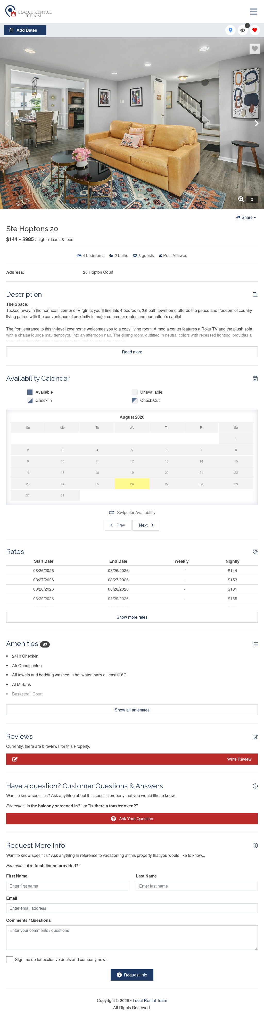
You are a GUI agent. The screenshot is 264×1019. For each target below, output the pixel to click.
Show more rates (132, 617)
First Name (16, 876)
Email (11, 898)
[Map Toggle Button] (230, 30)
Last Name (146, 876)
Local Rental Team (150, 1000)
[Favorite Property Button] (255, 49)
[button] (7, 123)
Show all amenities (132, 710)
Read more (132, 352)
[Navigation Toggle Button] (254, 11)
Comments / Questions (28, 920)
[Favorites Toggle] (255, 30)
